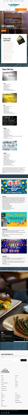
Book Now (21, 9)
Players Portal (8, 9)
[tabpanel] (7, 335)
